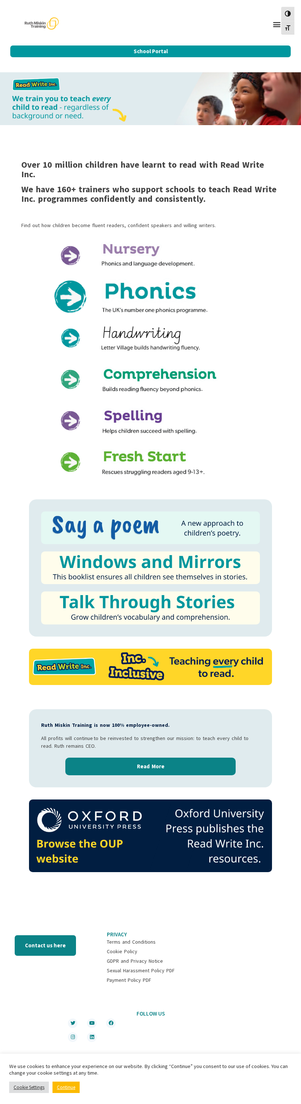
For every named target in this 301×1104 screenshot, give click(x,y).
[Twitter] (72, 1023)
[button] (277, 24)
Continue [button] (66, 1087)
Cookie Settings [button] (29, 1087)
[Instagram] (72, 1037)
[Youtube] (92, 1023)
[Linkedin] (92, 1037)
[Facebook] (111, 1023)
